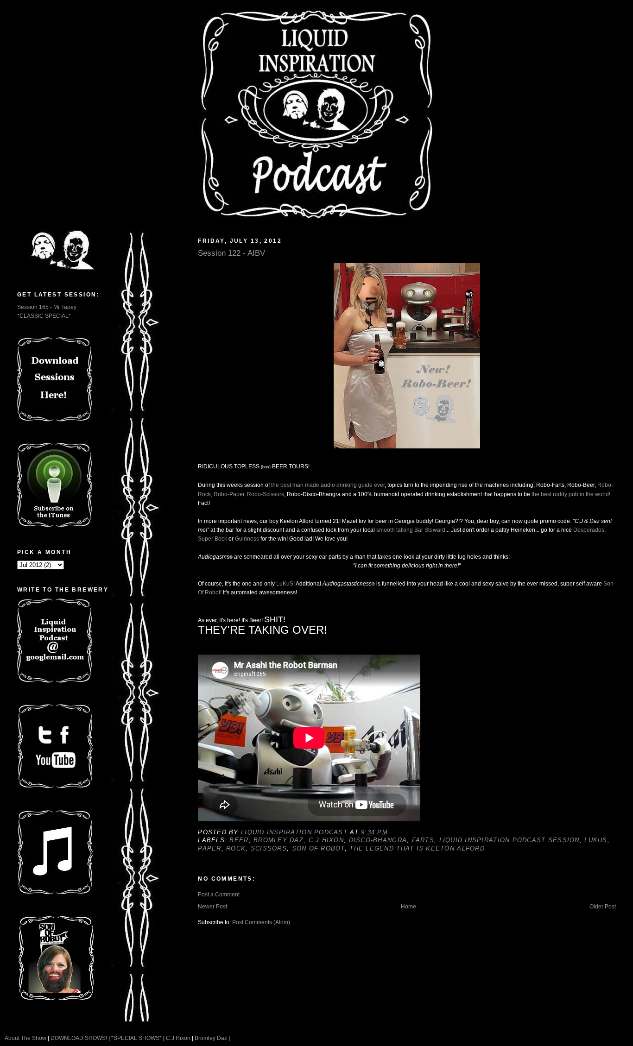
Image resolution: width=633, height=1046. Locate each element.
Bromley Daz (278, 840)
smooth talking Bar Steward (410, 530)
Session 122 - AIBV (231, 253)
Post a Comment (219, 894)
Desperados (588, 530)
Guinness (247, 539)
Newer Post (212, 906)
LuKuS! (285, 583)
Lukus (595, 840)
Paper (209, 848)
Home (408, 906)
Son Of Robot (318, 848)
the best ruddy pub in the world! (571, 494)
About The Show (25, 1038)
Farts (423, 840)
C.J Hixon (326, 840)
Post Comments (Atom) (261, 922)
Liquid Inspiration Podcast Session (509, 840)
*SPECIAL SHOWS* (136, 1038)
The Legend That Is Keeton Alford (417, 848)
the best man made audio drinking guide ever (328, 485)
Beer (238, 840)
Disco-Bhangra (378, 840)
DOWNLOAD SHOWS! (79, 1038)
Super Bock (212, 539)
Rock (236, 848)
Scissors (269, 848)
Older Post (602, 906)
